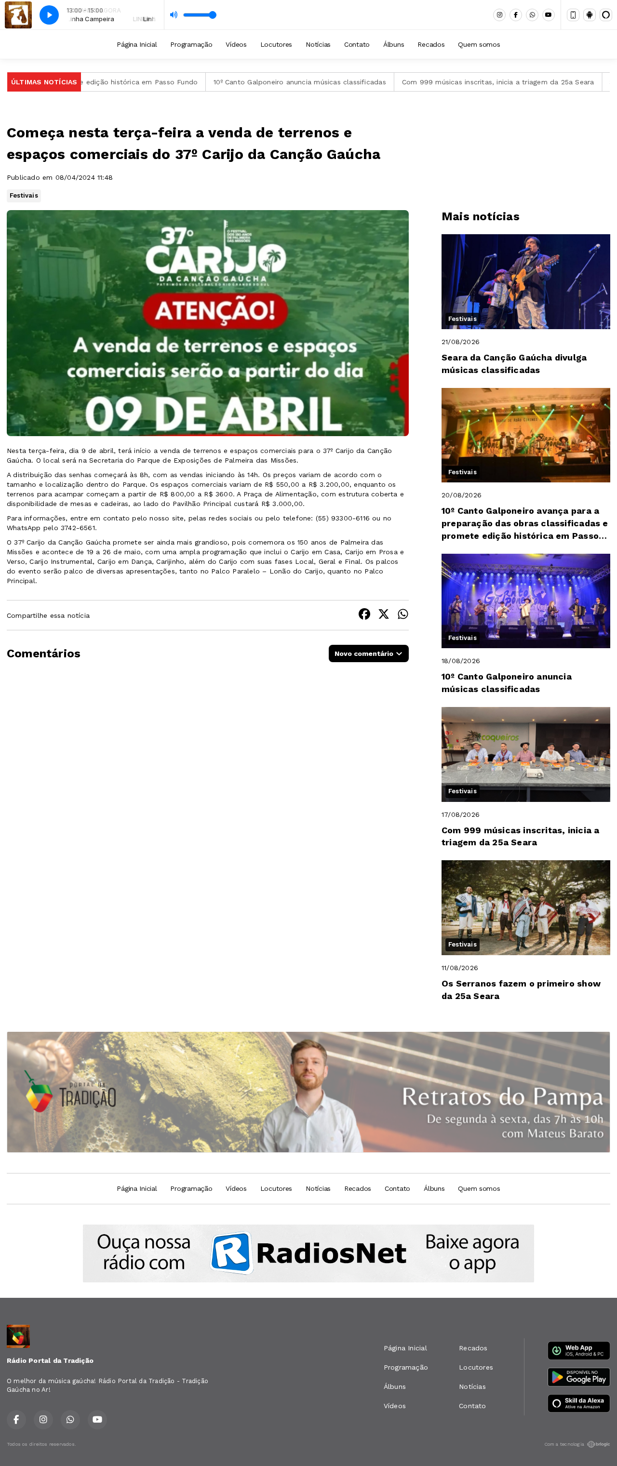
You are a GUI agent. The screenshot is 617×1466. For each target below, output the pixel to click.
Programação (191, 44)
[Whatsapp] (532, 15)
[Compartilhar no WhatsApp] (403, 615)
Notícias (318, 44)
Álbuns (393, 44)
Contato (357, 44)
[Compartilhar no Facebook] (364, 615)
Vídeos (236, 44)
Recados (430, 44)
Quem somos (479, 44)
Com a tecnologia (564, 1444)
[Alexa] (606, 15)
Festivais (24, 195)
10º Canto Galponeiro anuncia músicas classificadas (249, 82)
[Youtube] (548, 15)
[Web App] (573, 15)
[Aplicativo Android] (589, 15)
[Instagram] (499, 15)
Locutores (276, 44)
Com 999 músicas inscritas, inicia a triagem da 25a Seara (447, 82)
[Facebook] (516, 15)
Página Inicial (137, 44)
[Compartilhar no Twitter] (383, 615)
